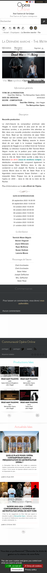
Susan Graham (22, 250)
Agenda (14, 28)
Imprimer (37, 48)
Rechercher (23, 28)
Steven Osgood (21, 240)
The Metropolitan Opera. (35, 105)
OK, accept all (14, 566)
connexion (39, 2)
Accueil (6, 32)
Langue (10, 28)
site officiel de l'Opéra (32, 186)
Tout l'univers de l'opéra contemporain (23, 16)
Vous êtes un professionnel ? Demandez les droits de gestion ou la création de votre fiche (23, 552)
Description (18, 48)
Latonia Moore (22, 253)
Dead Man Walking (27, 102)
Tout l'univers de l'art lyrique (23, 13)
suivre (29, 349)
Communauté (35, 28)
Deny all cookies (34, 566)
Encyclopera (15, 32)
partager (5, 349)
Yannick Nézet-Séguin (22, 237)
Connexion (31, 28)
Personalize (17, 570)
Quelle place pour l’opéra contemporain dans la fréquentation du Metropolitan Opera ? (19, 459)
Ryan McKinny (22, 247)
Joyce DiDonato (22, 243)
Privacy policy (31, 570)
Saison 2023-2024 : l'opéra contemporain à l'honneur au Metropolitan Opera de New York (19, 508)
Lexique (18, 28)
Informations (6, 48)
